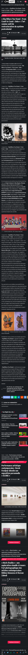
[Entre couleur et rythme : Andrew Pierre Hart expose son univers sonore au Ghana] (23, 434)
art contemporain (17, 386)
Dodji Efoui (18, 186)
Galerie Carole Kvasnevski (9, 625)
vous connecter (11, 404)
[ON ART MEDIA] (9, 1)
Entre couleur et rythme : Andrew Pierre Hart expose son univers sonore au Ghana (9, 434)
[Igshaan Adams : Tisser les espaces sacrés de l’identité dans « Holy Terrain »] (23, 425)
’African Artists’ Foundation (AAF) (9, 63)
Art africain (9, 386)
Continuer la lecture (14, 542)
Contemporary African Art (17, 390)
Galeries (13, 391)
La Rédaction (3, 37)
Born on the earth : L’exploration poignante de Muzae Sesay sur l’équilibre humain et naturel (9, 443)
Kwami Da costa (10, 192)
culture (8, 391)
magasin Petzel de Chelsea (7, 512)
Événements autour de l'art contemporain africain (13, 15)
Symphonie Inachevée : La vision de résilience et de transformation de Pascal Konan (9, 416)
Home (2, 8)
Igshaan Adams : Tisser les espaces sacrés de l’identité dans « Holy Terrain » (9, 425)
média (6, 8)
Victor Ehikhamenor (13, 188)
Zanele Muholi (14, 194)
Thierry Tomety (21, 194)
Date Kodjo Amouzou (11, 186)
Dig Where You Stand (15, 90)
